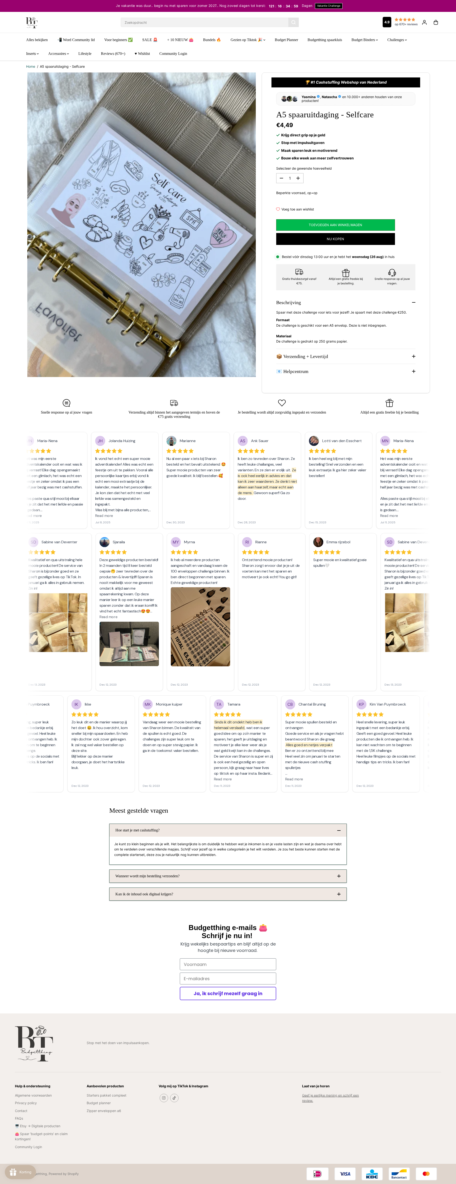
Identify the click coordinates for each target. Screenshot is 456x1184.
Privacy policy (26, 1103)
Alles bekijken (37, 40)
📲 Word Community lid (76, 40)
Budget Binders (364, 40)
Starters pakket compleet (106, 1095)
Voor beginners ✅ (118, 40)
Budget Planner (286, 40)
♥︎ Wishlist (142, 54)
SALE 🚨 (150, 40)
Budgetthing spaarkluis (325, 40)
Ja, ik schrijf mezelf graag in (228, 993)
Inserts (31, 54)
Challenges (396, 40)
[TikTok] (174, 1098)
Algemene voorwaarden (33, 1095)
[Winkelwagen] (436, 22)
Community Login (173, 54)
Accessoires (57, 54)
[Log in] (424, 22)
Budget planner (99, 1103)
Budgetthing (37, 1174)
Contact (21, 1111)
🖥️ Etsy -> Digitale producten (37, 1126)
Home (30, 66)
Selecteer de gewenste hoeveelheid (304, 168)
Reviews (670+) (113, 54)
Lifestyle (84, 54)
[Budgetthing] (32, 22)
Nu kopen (335, 239)
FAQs (19, 1118)
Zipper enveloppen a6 (104, 1111)
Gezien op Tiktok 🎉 (247, 40)
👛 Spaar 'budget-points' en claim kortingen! (41, 1136)
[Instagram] (164, 1098)
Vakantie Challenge (328, 5)
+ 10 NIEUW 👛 (180, 40)
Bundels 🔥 (212, 40)
